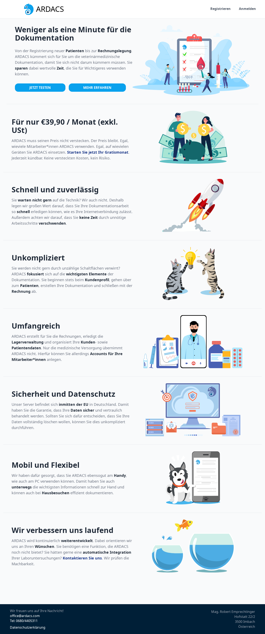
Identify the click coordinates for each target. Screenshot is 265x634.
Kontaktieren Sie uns (82, 558)
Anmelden (247, 8)
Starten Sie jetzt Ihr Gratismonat (97, 152)
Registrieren (220, 8)
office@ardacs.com (25, 616)
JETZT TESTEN (40, 87)
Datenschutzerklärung (27, 627)
